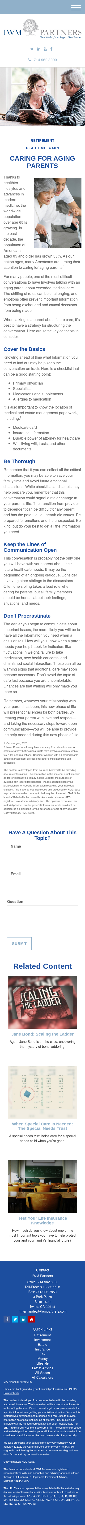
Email (16, 873)
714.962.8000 (45, 59)
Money (43, 1358)
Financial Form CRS (20, 1381)
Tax (42, 1353)
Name (16, 846)
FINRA (17, 1480)
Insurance (42, 1349)
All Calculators (42, 1377)
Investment (42, 1339)
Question (15, 901)
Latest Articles (42, 1368)
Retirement (42, 1335)
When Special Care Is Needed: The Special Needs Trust (42, 1126)
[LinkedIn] (38, 49)
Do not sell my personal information (30, 1454)
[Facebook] (51, 49)
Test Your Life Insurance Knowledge (42, 1220)
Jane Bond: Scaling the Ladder (42, 1034)
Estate (42, 1344)
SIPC (27, 1480)
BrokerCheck (11, 1393)
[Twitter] (32, 49)
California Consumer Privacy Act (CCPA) (50, 1446)
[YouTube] (45, 49)
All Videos (42, 1372)
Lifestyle (42, 1363)
